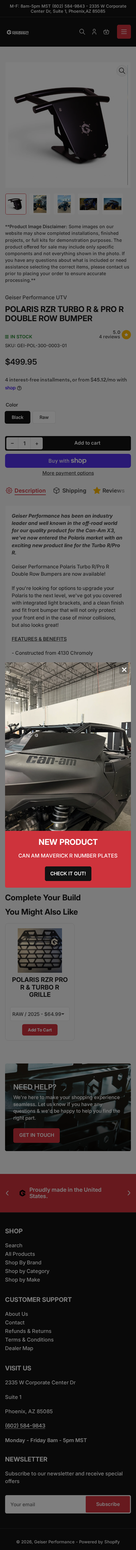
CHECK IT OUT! (68, 874)
